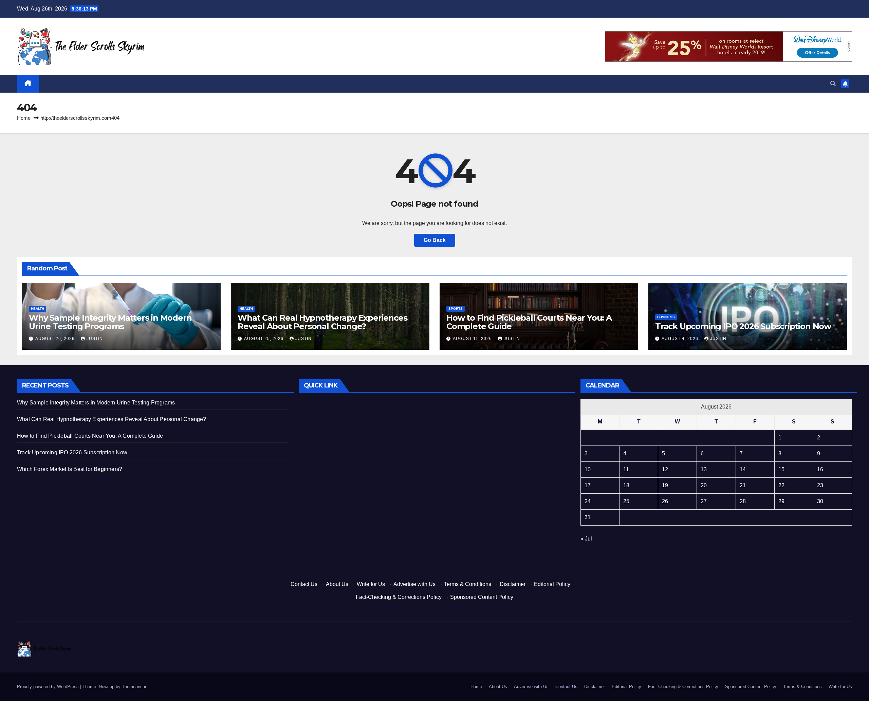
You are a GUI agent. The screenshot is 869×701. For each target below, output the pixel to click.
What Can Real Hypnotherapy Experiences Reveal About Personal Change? (322, 322)
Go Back (435, 240)
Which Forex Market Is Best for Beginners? (69, 469)
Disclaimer (512, 584)
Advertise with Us (414, 584)
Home (24, 118)
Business (666, 317)
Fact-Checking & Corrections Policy (399, 597)
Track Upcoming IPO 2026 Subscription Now (743, 326)
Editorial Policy (552, 584)
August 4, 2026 (681, 338)
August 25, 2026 (264, 338)
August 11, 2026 (473, 338)
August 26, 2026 (55, 338)
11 (626, 469)
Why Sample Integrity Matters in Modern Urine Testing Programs (110, 322)
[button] (833, 84)
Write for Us (371, 584)
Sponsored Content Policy (481, 597)
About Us (337, 584)
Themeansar (134, 686)
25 (626, 501)
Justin (95, 338)
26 (665, 501)
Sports (455, 308)
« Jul (586, 539)
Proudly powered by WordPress (48, 686)
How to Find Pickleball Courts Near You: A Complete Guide (529, 322)
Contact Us (304, 584)
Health (37, 308)
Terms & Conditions (467, 584)
